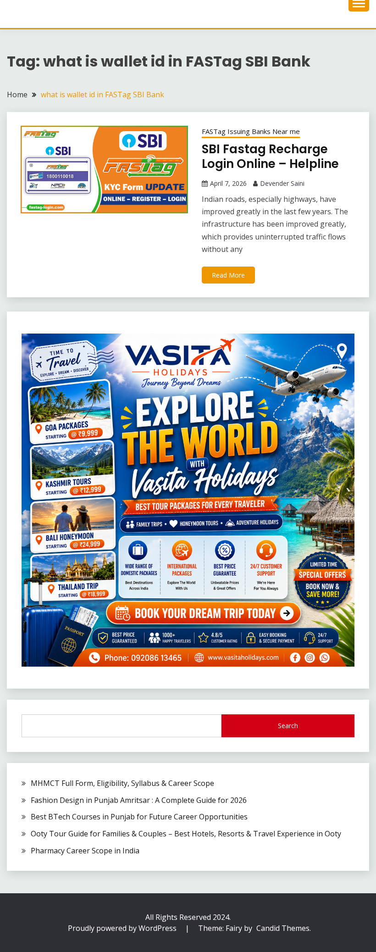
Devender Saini (282, 183)
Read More (228, 275)
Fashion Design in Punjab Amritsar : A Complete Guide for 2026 (139, 800)
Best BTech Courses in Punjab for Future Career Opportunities (139, 817)
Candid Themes (283, 928)
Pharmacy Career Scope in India (85, 851)
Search (288, 725)
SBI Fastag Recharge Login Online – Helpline (270, 157)
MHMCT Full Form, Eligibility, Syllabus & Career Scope (122, 783)
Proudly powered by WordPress (123, 928)
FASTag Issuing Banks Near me (251, 131)
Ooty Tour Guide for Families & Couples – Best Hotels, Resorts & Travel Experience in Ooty (186, 834)
